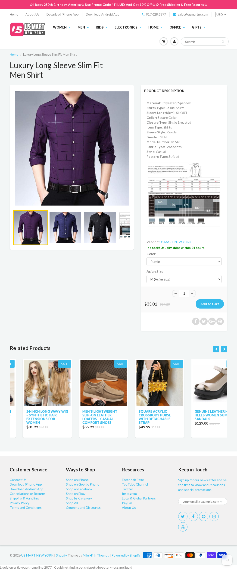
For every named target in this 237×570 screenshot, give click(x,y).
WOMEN (60, 27)
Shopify (61, 555)
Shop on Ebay (75, 494)
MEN (81, 27)
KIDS (100, 27)
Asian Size (155, 271)
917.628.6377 (156, 14)
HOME (153, 27)
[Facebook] (193, 516)
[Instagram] (214, 516)
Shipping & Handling (24, 498)
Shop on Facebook (79, 489)
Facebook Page (133, 480)
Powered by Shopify (126, 555)
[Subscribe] (221, 501)
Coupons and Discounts (83, 507)
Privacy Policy (19, 503)
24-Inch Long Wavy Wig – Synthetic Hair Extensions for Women (34, 417)
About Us (32, 14)
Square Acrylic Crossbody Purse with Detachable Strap (141, 417)
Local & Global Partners (139, 498)
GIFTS (197, 27)
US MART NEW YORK (175, 242)
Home (14, 14)
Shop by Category (79, 498)
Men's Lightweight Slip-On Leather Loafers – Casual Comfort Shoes (86, 417)
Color (151, 254)
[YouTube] (182, 526)
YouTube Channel (135, 484)
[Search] (223, 41)
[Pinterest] (203, 516)
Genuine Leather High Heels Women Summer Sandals (201, 415)
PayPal (127, 503)
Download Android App (102, 14)
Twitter (127, 489)
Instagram (129, 494)
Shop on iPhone (77, 480)
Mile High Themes (96, 555)
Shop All (72, 503)
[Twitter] (182, 516)
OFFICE (175, 27)
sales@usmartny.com (193, 14)
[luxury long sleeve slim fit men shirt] (71, 148)
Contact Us (18, 480)
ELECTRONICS (126, 27)
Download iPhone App (63, 14)
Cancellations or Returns (28, 494)
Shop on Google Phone (82, 484)
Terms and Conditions (26, 507)
